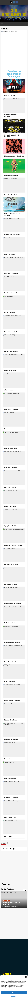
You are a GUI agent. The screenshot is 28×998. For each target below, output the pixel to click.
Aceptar (14, 992)
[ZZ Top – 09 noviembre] (14, 671)
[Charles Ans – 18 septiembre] (14, 264)
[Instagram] (14, 2)
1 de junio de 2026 (14, 906)
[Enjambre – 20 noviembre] (14, 710)
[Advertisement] (14, 50)
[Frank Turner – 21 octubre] (14, 477)
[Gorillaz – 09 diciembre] (14, 768)
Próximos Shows (6, 900)
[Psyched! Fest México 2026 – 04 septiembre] (14, 105)
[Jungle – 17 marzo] (14, 827)
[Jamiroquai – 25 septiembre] (14, 322)
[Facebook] (17, 2)
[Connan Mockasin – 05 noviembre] (14, 594)
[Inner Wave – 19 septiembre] (14, 283)
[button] (26, 977)
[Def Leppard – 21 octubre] (14, 458)
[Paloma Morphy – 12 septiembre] (14, 225)
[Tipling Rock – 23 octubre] (14, 516)
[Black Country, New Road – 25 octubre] (14, 535)
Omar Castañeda (7, 906)
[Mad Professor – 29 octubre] (14, 555)
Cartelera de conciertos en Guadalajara (14, 74)
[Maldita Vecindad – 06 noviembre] (14, 613)
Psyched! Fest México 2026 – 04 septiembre (11, 903)
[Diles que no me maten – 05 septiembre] (14, 146)
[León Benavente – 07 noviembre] (14, 633)
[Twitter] (11, 2)
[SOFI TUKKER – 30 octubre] (14, 574)
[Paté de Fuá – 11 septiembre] (14, 185)
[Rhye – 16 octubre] (14, 419)
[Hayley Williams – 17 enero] (14, 807)
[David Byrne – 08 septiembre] (14, 166)
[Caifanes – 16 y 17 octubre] (14, 438)
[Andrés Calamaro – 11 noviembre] (14, 691)
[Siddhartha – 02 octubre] (14, 361)
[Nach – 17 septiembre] (14, 244)
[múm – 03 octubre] (14, 380)
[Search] (26, 23)
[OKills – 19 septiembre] (14, 303)
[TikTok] (14, 849)
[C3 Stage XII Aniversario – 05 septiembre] (14, 126)
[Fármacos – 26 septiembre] (14, 341)
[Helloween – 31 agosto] (14, 86)
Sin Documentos (14, 12)
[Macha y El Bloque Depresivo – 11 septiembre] (14, 204)
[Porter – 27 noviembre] (14, 749)
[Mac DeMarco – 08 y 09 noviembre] (14, 652)
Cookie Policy (13, 996)
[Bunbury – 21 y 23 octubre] (14, 497)
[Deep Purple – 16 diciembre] (14, 788)
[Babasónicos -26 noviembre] (14, 730)
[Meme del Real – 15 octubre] (14, 400)
